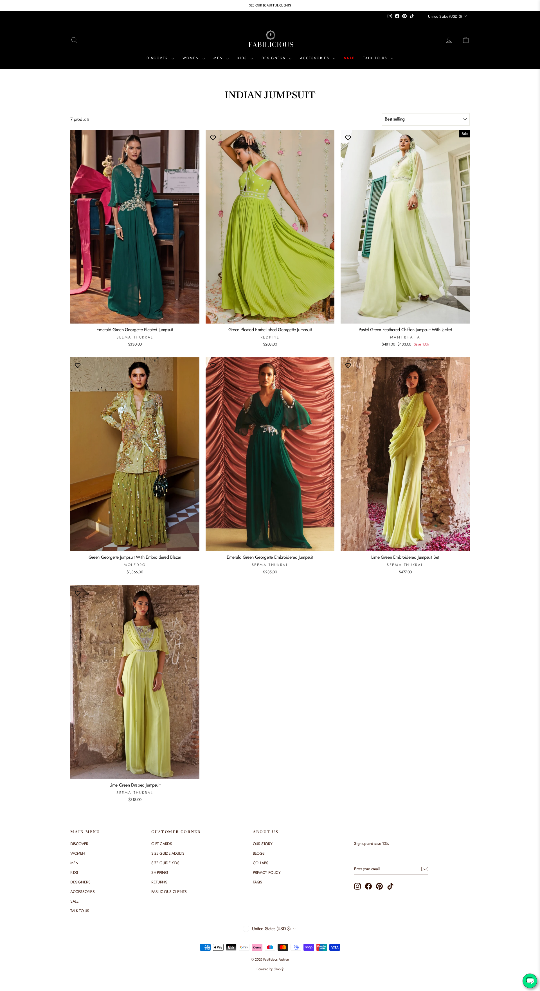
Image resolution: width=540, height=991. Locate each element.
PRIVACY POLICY (266, 872)
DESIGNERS (274, 58)
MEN (219, 58)
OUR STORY (262, 844)
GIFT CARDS (161, 844)
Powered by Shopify (270, 969)
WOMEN (192, 58)
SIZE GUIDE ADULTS (167, 853)
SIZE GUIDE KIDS (165, 863)
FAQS (257, 882)
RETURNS (159, 882)
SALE (349, 58)
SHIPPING (159, 872)
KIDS (243, 58)
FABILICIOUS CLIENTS (168, 891)
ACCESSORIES (315, 58)
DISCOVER (158, 58)
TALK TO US (376, 58)
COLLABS (260, 863)
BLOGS (259, 853)
